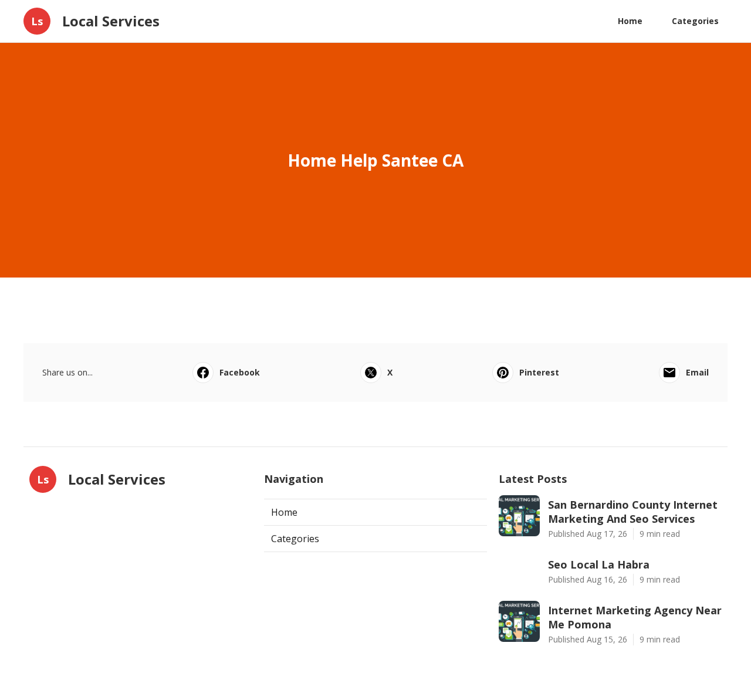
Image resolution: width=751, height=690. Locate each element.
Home (630, 20)
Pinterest (539, 372)
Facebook (239, 372)
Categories (695, 20)
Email (697, 372)
